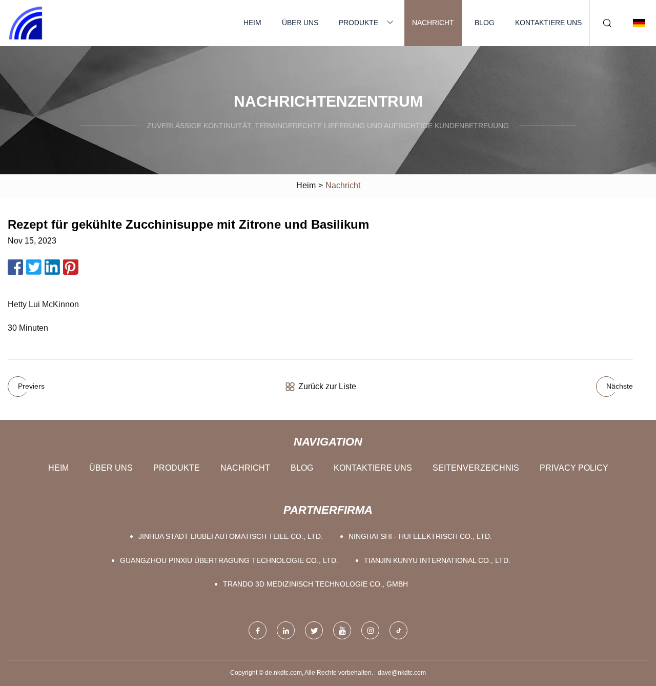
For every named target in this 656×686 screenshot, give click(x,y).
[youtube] (342, 630)
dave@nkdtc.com (402, 672)
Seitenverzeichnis (476, 467)
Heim (252, 22)
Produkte (358, 22)
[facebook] (257, 630)
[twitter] (314, 630)
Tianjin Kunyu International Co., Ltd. (437, 560)
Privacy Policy (574, 467)
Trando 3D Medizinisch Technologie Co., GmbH (315, 584)
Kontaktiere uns (548, 22)
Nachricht (433, 22)
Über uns (300, 22)
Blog (485, 22)
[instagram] (370, 630)
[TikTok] (398, 630)
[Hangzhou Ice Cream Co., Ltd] (26, 23)
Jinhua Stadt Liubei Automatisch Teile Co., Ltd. (230, 536)
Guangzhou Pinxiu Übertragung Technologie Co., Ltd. (229, 560)
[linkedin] (286, 630)
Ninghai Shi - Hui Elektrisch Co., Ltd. (420, 536)
